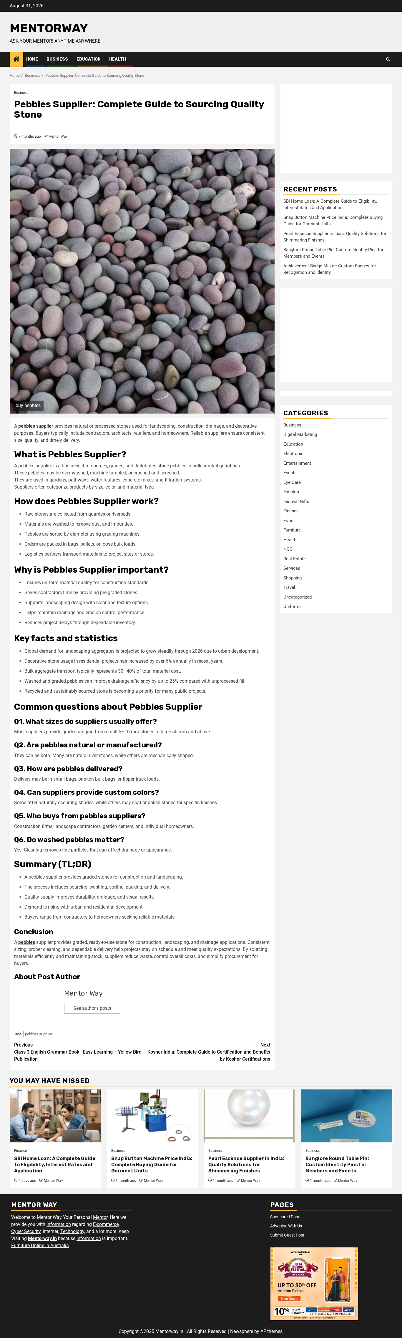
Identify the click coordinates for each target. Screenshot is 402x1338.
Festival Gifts (296, 501)
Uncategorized (297, 597)
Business (57, 59)
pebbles (26, 942)
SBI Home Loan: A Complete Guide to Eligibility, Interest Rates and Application (54, 1165)
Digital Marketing (300, 434)
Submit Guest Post (287, 1235)
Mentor (100, 1217)
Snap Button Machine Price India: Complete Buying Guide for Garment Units (151, 1165)
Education (89, 59)
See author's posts (92, 1008)
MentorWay (49, 28)
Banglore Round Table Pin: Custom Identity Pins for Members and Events (337, 1165)
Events (290, 472)
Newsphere (241, 1331)
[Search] (388, 59)
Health (117, 59)
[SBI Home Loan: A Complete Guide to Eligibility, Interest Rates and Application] (55, 1115)
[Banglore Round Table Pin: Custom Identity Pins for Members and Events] (346, 1115)
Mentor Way (58, 136)
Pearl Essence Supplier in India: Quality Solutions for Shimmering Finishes (246, 1165)
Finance (291, 511)
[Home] (16, 60)
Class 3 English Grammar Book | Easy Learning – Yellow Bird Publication (78, 1052)
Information (58, 1224)
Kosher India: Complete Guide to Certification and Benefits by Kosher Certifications (208, 1052)
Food (288, 520)
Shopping (292, 578)
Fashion (291, 491)
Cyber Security (26, 1231)
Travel (289, 587)
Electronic (293, 453)
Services (291, 568)
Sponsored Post (284, 1216)
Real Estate (294, 558)
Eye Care (292, 482)
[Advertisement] (336, 128)
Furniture (292, 530)
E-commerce (106, 1224)
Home (32, 59)
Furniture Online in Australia (40, 1245)
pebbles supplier (38, 1034)
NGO (288, 549)
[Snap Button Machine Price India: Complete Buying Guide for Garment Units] (152, 1115)
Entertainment (297, 463)
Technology (72, 1231)
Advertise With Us (286, 1226)
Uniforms (292, 606)
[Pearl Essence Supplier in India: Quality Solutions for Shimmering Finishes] (249, 1115)
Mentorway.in (42, 1238)
